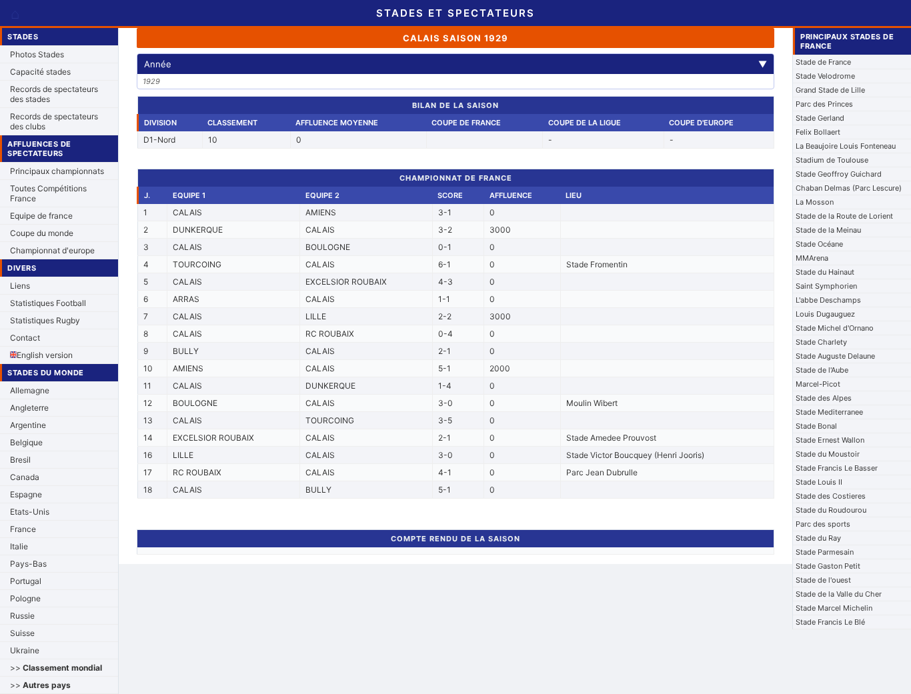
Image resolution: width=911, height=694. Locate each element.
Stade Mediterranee (829, 412)
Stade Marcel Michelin (834, 608)
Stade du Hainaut (825, 272)
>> (56, 668)
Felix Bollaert (818, 132)
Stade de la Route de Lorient (844, 216)
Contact (25, 338)
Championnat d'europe (52, 250)
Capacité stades (40, 72)
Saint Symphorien (826, 286)
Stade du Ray (818, 538)
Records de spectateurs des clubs (54, 121)
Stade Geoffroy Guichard (839, 174)
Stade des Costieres (831, 496)
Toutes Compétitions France (48, 193)
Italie (19, 546)
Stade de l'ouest (823, 580)
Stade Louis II (819, 482)
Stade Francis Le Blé (830, 622)
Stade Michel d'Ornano (835, 328)
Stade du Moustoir (828, 454)
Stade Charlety (821, 342)
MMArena (812, 258)
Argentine (28, 425)
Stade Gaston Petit (828, 566)
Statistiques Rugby (45, 320)
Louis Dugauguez (825, 314)
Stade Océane (819, 244)
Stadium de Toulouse (832, 160)
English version (45, 355)
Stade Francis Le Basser (837, 468)
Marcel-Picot (818, 384)
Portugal (25, 581)
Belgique (26, 442)
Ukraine (24, 650)
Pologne (25, 598)
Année (455, 64)
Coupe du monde (41, 233)
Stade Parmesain (825, 552)
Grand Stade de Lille (830, 90)
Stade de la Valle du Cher (839, 594)
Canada (24, 477)
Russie (22, 616)
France (23, 529)
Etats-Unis (29, 512)
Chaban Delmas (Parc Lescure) (849, 188)
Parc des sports (823, 524)
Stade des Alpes (824, 398)
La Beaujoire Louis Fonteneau (846, 146)
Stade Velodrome (825, 76)
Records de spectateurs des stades (54, 94)
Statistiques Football (48, 303)
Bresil (20, 460)
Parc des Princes (824, 104)
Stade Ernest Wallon (830, 440)
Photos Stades (37, 54)
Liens (20, 286)
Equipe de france (41, 216)
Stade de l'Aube (822, 370)
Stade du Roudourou (831, 510)
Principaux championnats (57, 171)
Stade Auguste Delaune (835, 356)
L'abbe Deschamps (828, 300)
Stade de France (823, 62)
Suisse (22, 633)
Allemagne (29, 390)
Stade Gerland (820, 118)
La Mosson (815, 202)
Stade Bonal (816, 426)
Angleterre (29, 408)
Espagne (26, 494)
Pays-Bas (28, 564)
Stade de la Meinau (828, 230)
